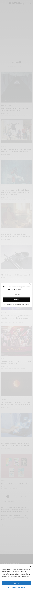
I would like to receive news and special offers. (17, 304)
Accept (16, 583)
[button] (30, 566)
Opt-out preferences (12, 587)
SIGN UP (16, 299)
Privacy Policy (21, 587)
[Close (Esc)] (30, 285)
